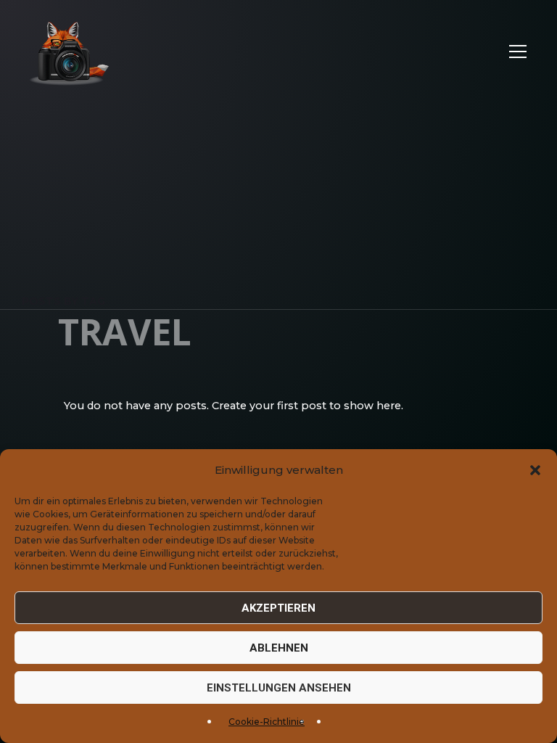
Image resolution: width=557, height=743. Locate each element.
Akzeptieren (278, 608)
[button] (535, 470)
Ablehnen (278, 647)
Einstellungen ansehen (279, 687)
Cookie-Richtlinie (266, 721)
